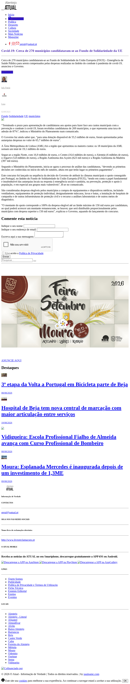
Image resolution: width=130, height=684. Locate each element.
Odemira (12, 653)
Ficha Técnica (15, 588)
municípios (34, 116)
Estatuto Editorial (17, 591)
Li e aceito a (24, 253)
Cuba (11, 641)
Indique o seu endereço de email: (18, 229)
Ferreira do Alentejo (18, 644)
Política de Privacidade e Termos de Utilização (33, 585)
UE (26, 116)
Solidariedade (16, 116)
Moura (11, 650)
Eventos (12, 597)
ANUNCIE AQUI (11, 360)
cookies (23, 680)
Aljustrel (12, 619)
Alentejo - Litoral (17, 616)
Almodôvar (14, 622)
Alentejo (12, 613)
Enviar (6, 256)
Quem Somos (15, 578)
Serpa (11, 659)
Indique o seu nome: (12, 225)
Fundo (4, 116)
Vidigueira (13, 662)
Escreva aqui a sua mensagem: (17, 236)
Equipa (12, 594)
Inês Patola (5, 88)
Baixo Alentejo (16, 629)
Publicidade (14, 581)
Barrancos (13, 632)
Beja (10, 635)
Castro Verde (15, 638)
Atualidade (7, 72)
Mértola (12, 647)
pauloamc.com (91, 674)
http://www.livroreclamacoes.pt (18, 539)
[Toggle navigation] (2, 9)
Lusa (3, 104)
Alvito (11, 626)
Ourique (12, 656)
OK (125, 681)
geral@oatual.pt (28, 44)
